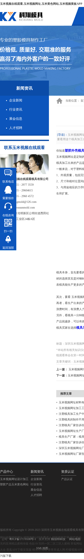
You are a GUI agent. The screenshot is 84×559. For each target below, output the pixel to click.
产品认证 (67, 479)
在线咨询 (8, 215)
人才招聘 (15, 128)
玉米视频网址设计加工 (14, 479)
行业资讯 (15, 109)
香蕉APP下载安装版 (19, 549)
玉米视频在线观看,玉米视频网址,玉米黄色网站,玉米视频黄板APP (41, 3)
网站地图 (75, 539)
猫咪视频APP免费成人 (37, 537)
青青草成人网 (56, 549)
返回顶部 (8, 247)
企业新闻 (15, 100)
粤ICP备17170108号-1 (22, 539)
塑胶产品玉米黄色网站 (14, 484)
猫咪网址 (17, 537)
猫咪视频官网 (60, 537)
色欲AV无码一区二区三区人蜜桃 (49, 543)
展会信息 (15, 118)
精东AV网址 (39, 549)
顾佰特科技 (58, 539)
